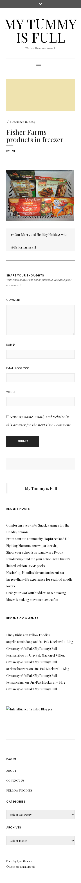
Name (11, 345)
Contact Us (15, 780)
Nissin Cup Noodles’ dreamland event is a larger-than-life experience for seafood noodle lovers (39, 579)
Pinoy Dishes (15, 635)
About (11, 770)
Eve (13, 151)
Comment (13, 300)
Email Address (17, 368)
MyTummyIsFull (25, 866)
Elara (9, 861)
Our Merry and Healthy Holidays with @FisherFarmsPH (39, 241)
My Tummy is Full (40, 30)
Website (12, 392)
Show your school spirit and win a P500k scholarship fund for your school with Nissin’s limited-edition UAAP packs (38, 559)
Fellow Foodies (39, 635)
